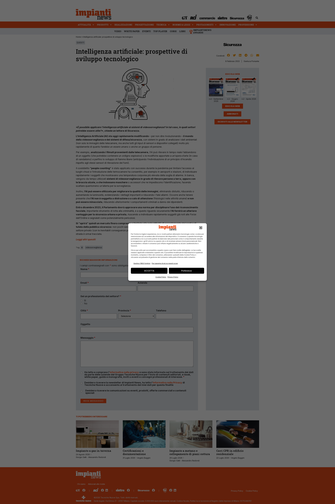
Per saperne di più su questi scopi (165, 263)
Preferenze (186, 270)
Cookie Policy (160, 277)
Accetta (149, 270)
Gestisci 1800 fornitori (141, 263)
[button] (200, 228)
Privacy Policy (173, 277)
